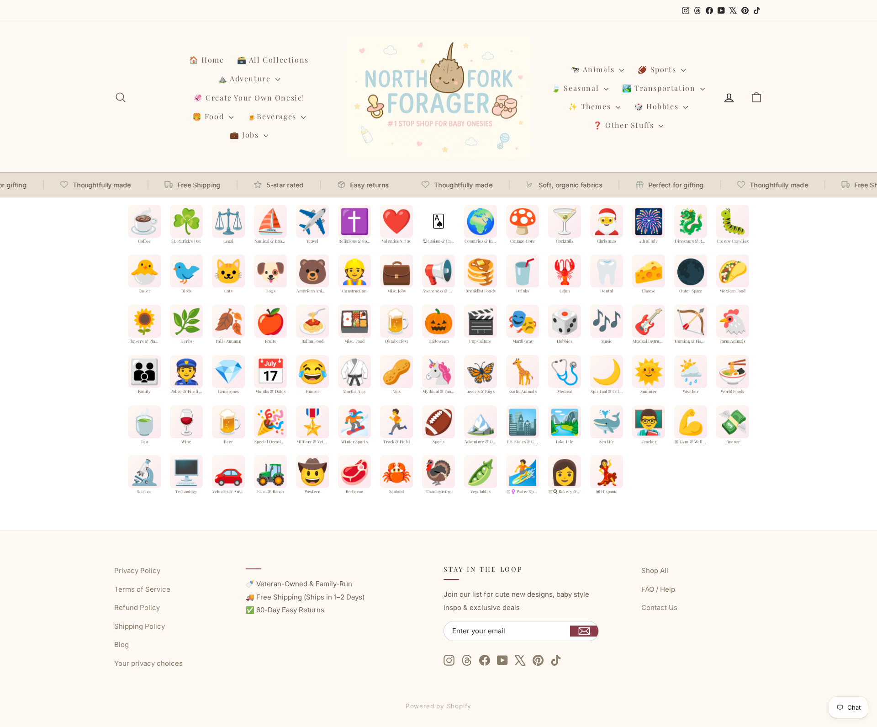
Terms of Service (142, 589)
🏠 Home (206, 59)
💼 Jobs (245, 134)
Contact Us (659, 607)
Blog (121, 644)
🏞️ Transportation (660, 88)
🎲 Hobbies (657, 106)
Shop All (654, 570)
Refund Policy (137, 607)
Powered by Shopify (439, 706)
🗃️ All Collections (273, 59)
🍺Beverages (273, 116)
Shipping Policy (139, 626)
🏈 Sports (658, 69)
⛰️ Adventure (245, 78)
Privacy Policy (137, 570)
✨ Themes (590, 106)
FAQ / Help (658, 589)
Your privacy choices (148, 663)
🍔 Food (209, 116)
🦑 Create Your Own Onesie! (249, 97)
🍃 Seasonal (576, 88)
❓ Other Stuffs (624, 125)
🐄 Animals (594, 69)
